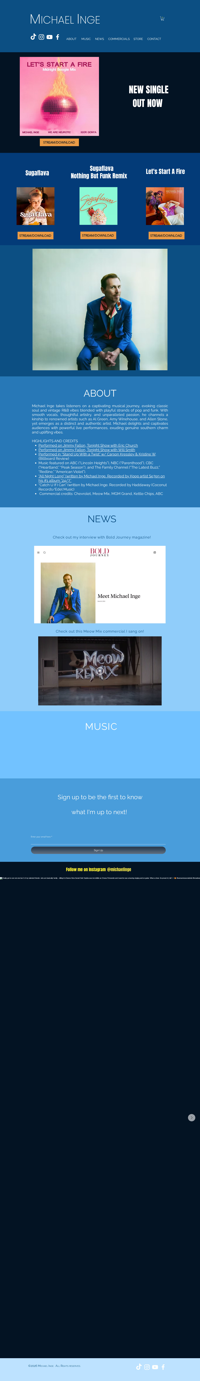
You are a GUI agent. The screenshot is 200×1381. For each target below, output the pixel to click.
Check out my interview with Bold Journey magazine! (102, 537)
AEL (67, 19)
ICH (49, 19)
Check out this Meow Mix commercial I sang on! (100, 631)
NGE (90, 19)
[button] (162, 18)
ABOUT (100, 393)
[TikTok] (33, 37)
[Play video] (100, 671)
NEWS (102, 518)
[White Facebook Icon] (57, 37)
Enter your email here (41, 837)
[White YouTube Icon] (49, 37)
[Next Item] (191, 1117)
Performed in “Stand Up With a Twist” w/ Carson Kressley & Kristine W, (97, 454)
